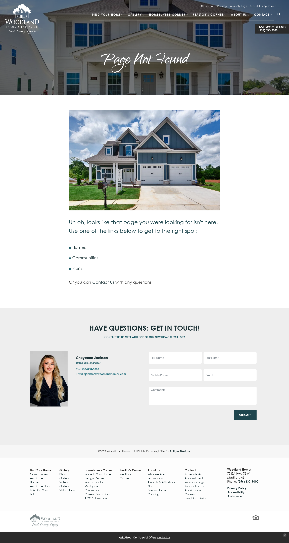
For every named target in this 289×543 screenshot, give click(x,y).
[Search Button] (278, 14)
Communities (85, 257)
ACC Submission (95, 498)
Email (101, 374)
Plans (77, 268)
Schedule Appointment (263, 6)
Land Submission (196, 498)
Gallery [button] (135, 14)
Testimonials (155, 478)
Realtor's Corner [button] (208, 14)
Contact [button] (261, 14)
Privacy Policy (237, 488)
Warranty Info (93, 482)
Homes (79, 247)
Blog (150, 486)
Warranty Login (238, 6)
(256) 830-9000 (248, 481)
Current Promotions (97, 494)
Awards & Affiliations (161, 482)
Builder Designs (180, 451)
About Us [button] (239, 14)
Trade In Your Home (97, 474)
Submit (245, 415)
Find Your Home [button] (106, 14)
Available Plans (40, 486)
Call (87, 369)
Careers (190, 494)
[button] (278, 16)
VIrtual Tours (67, 490)
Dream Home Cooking (214, 6)
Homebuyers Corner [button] (167, 14)
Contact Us (103, 282)
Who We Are (156, 474)
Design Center (94, 478)
